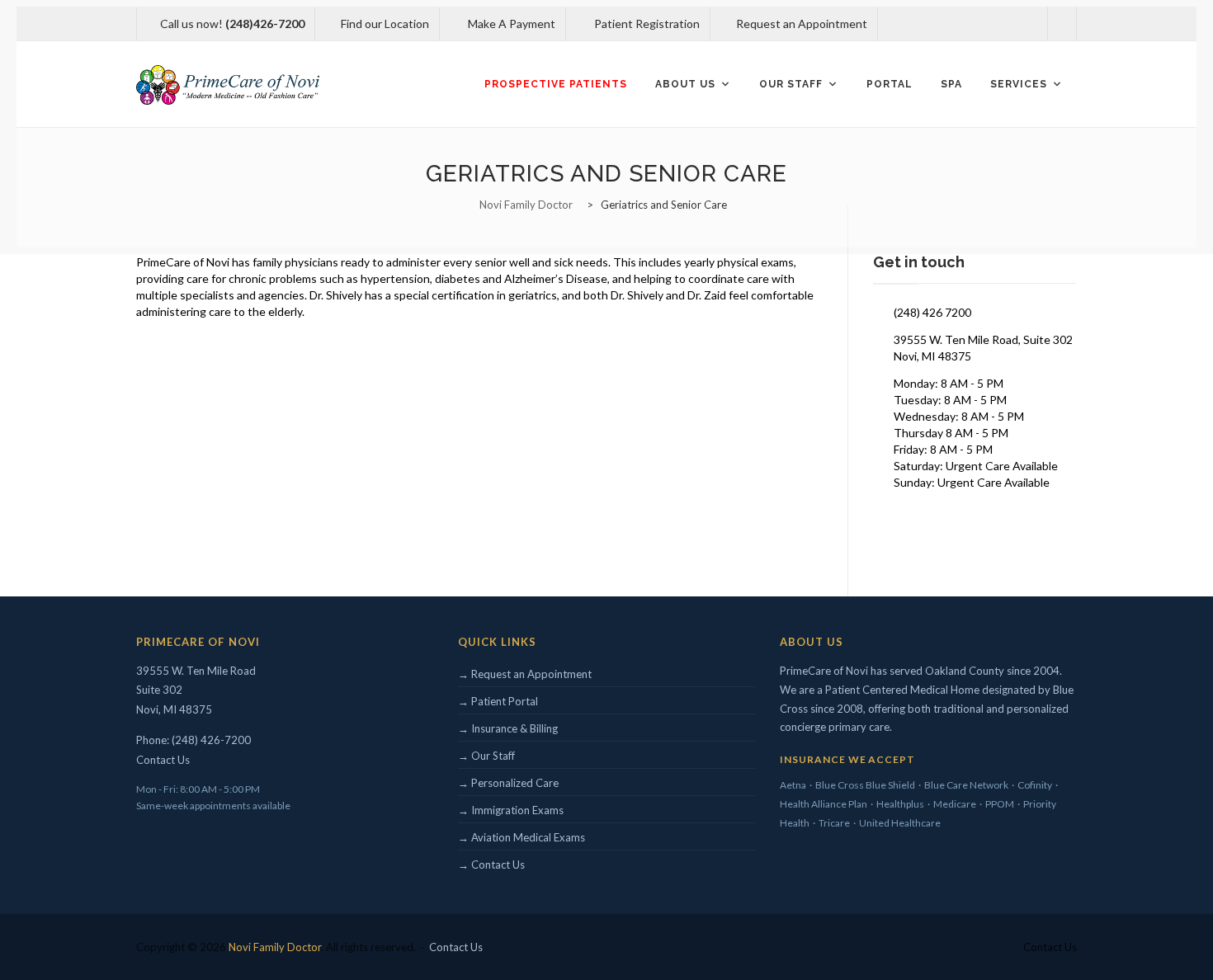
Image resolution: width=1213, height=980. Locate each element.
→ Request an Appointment (525, 674)
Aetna (793, 785)
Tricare (834, 823)
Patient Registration (646, 23)
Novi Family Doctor (275, 947)
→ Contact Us (491, 864)
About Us (685, 84)
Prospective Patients (555, 84)
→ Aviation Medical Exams (521, 837)
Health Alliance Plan (823, 804)
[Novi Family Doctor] (227, 84)
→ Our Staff (486, 755)
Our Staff (791, 84)
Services (1018, 84)
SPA (951, 84)
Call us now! (232, 23)
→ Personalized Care (508, 782)
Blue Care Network (966, 785)
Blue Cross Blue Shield (865, 785)
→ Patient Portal (498, 701)
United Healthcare (900, 823)
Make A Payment (510, 23)
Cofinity (1034, 785)
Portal (889, 84)
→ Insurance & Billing (508, 728)
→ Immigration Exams (511, 810)
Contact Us (163, 759)
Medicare (954, 804)
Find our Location (385, 23)
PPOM (999, 804)
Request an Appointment (800, 23)
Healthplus (900, 804)
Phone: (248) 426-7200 (193, 740)
